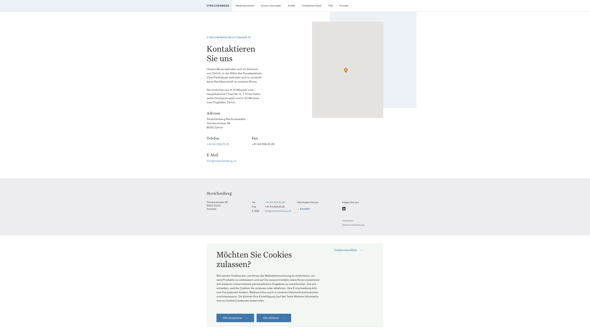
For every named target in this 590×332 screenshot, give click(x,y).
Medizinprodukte (245, 5)
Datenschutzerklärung (353, 224)
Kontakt (344, 5)
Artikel (291, 5)
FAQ (330, 5)
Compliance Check (312, 5)
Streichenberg (219, 193)
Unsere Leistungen (271, 5)
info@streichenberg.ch (222, 160)
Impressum (348, 220)
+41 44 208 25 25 (218, 144)
